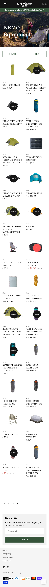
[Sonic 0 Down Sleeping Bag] (36, 350)
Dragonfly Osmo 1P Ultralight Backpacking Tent (12, 229)
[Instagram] (8, 568)
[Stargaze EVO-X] (13, 419)
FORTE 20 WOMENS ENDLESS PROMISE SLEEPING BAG (34, 332)
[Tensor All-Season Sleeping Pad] (13, 280)
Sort (36, 54)
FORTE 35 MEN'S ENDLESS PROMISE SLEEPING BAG (34, 470)
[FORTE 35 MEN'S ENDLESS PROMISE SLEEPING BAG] (36, 452)
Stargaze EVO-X (10, 434)
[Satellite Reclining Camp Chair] (13, 247)
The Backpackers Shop (14, 573)
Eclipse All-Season (12, 85)
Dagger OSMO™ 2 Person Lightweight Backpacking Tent (35, 88)
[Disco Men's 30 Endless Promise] (36, 386)
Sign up (24, 540)
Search (5, 550)
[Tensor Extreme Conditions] (36, 142)
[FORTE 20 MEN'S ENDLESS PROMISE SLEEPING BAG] (36, 106)
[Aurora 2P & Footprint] (36, 419)
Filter (12, 54)
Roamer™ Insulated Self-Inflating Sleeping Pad (12, 368)
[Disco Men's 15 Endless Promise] (36, 280)
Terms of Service (8, 557)
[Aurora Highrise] (36, 178)
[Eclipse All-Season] (13, 70)
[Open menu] (5, 4)
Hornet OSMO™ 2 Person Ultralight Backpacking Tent (12, 332)
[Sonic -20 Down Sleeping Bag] (13, 386)
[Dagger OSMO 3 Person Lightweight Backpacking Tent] (13, 142)
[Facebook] (4, 568)
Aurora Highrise (34, 193)
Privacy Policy (7, 554)
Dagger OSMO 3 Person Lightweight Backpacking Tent (12, 160)
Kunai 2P (30, 226)
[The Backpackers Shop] (24, 4)
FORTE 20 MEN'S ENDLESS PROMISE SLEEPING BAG (34, 124)
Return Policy (7, 561)
